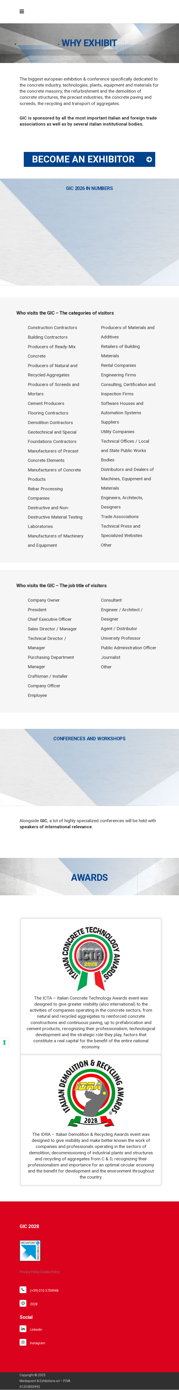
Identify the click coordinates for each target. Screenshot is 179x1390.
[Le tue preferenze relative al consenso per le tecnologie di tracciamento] (4, 1042)
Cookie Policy (50, 1272)
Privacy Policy (30, 1272)
